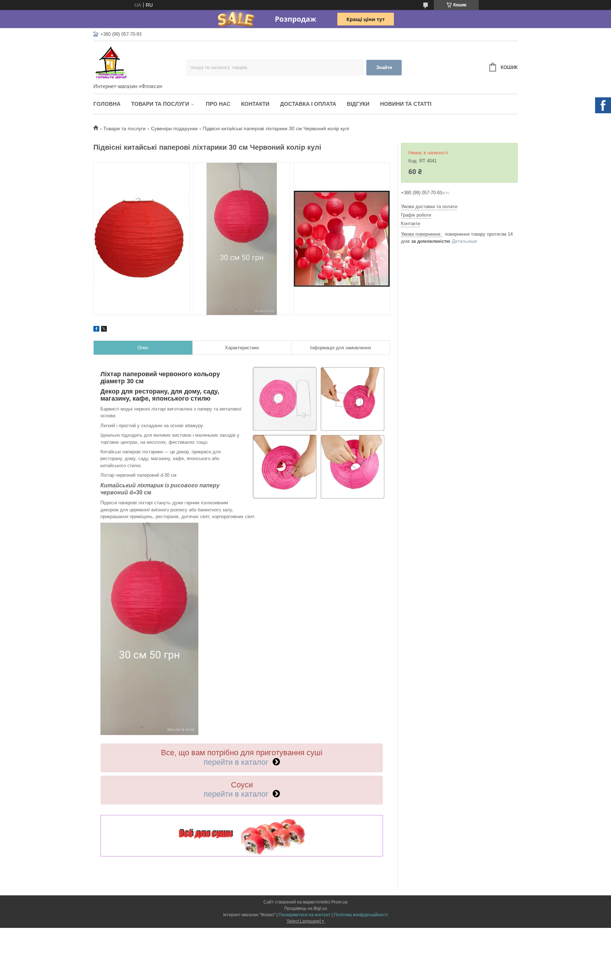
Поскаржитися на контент (305, 914)
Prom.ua (339, 902)
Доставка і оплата (308, 104)
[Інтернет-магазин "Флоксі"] (140, 62)
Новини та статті (405, 104)
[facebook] (96, 330)
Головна (107, 104)
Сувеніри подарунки (174, 128)
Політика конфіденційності (361, 914)
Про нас (218, 104)
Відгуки (358, 104)
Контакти (255, 104)
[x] (104, 330)
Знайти (384, 67)
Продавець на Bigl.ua (305, 908)
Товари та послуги (160, 104)
